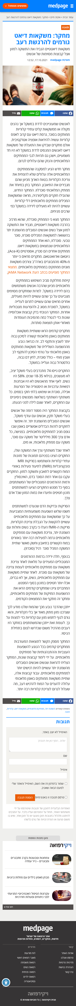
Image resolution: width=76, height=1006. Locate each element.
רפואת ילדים (29, 976)
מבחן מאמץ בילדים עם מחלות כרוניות (28, 877)
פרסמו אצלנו (67, 957)
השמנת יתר (50, 709)
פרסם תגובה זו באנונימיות (50, 797)
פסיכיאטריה (29, 981)
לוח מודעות (29, 953)
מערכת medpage (60, 60)
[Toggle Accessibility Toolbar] (6, 982)
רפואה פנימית (28, 972)
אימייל (63, 770)
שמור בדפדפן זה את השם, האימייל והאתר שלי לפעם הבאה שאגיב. (38, 786)
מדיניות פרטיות (66, 962)
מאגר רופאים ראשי (26, 957)
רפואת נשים (29, 967)
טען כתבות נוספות (38, 838)
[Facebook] (64, 113)
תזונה (67, 712)
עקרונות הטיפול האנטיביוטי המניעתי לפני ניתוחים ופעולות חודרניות (28, 895)
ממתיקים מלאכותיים (35, 709)
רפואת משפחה (28, 962)
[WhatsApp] (31, 113)
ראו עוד (9, 907)
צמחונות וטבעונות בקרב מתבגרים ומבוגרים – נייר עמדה (30, 859)
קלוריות (10, 709)
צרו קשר (69, 972)
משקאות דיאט (20, 709)
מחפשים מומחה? (17, 6)
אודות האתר (67, 953)
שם (65, 756)
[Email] (12, 113)
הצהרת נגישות (66, 967)
